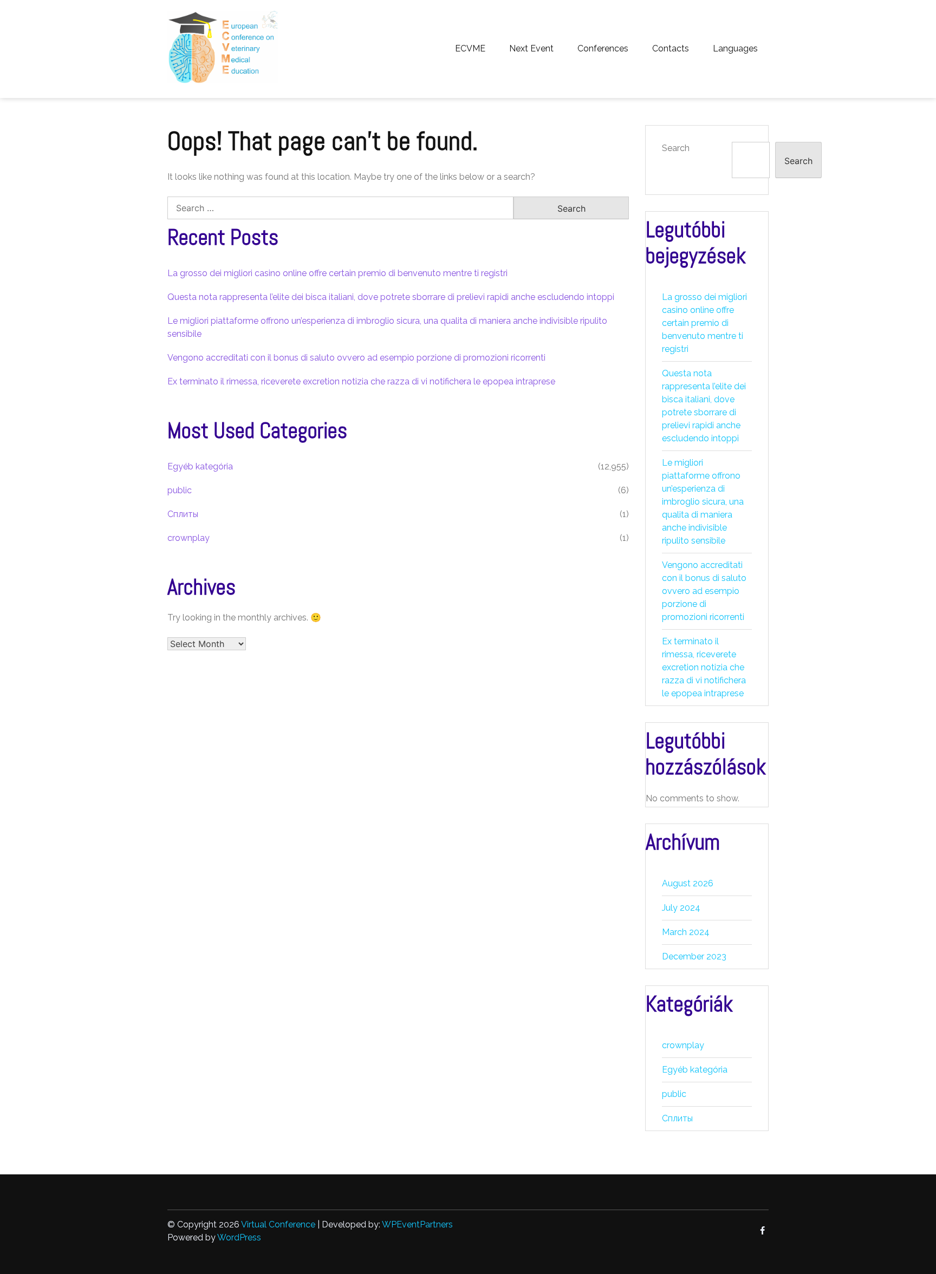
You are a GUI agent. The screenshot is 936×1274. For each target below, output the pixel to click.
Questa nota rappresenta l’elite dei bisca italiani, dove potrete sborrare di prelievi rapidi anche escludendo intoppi (390, 297)
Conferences (602, 48)
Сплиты (182, 514)
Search (676, 148)
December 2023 (694, 956)
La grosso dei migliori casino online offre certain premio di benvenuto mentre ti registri (337, 273)
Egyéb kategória (200, 466)
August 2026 (687, 883)
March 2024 (686, 932)
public (179, 490)
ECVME (470, 48)
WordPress (239, 1237)
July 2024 (681, 908)
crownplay (188, 538)
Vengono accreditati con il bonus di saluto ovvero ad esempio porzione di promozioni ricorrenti (356, 357)
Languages (735, 48)
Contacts (670, 48)
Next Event (531, 48)
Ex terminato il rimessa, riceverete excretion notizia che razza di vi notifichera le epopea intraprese (361, 381)
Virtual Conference (278, 1224)
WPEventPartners (417, 1224)
